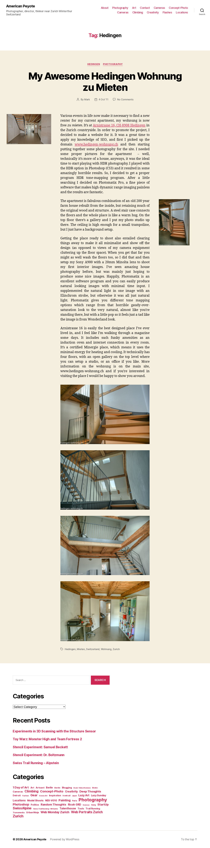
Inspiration (55, 795)
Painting (64, 800)
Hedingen (93, 64)
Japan (74, 796)
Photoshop (21, 804)
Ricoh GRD (74, 804)
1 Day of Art (21, 787)
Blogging (67, 787)
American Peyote (20, 6)
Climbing (137, 12)
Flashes (167, 12)
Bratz (95, 788)
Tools (81, 808)
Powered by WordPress (64, 839)
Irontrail (66, 795)
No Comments (125, 99)
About (105, 7)
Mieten (81, 649)
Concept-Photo (178, 7)
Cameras (159, 7)
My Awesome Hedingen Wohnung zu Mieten (105, 81)
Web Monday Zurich (55, 812)
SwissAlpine (22, 808)
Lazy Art (83, 795)
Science (86, 805)
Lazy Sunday (98, 795)
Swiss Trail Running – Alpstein (36, 763)
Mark (87, 99)
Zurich (116, 649)
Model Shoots (35, 800)
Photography (120, 7)
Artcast (40, 787)
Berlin (49, 787)
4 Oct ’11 (103, 99)
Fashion (25, 796)
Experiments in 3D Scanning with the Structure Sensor (54, 731)
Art (134, 7)
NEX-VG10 (51, 800)
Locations (182, 12)
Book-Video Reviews (82, 788)
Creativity (153, 12)
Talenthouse (67, 808)
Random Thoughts (53, 804)
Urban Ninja (32, 812)
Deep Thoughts (90, 791)
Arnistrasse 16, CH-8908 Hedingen (119, 125)
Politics (35, 804)
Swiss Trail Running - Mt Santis (45, 809)
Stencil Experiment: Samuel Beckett (40, 747)
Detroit (17, 795)
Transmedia (18, 812)
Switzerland (92, 649)
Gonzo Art (43, 796)
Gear (34, 795)
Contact (145, 7)
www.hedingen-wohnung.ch (96, 144)
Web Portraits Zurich (87, 812)
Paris (74, 801)
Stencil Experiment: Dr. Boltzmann (38, 755)
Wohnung (106, 649)
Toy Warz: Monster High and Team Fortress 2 (47, 739)
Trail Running (93, 808)
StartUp (103, 804)
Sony (93, 805)
